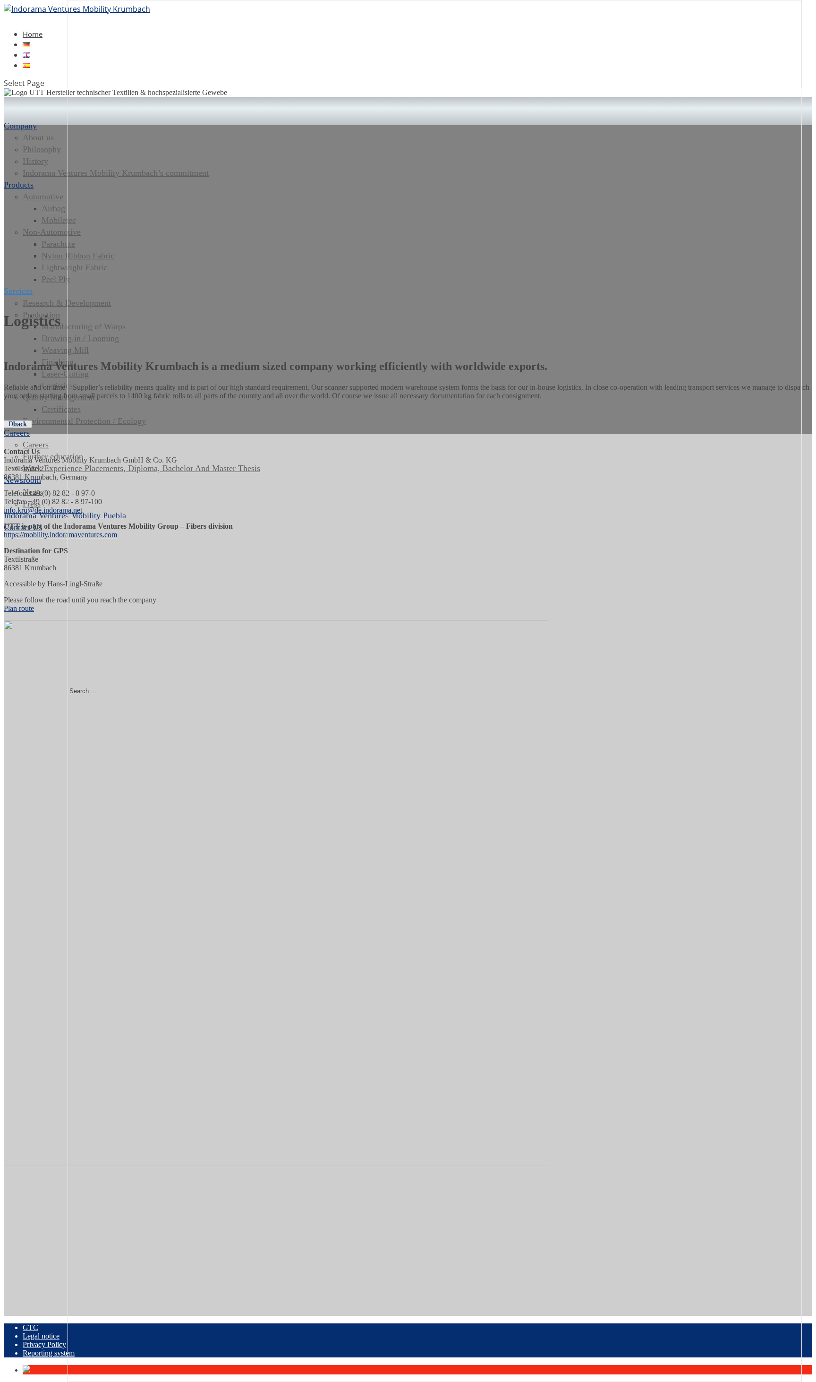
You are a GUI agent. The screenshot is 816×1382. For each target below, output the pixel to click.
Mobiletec (59, 220)
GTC (30, 1327)
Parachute (58, 244)
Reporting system (49, 1353)
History (35, 161)
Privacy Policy (44, 1344)
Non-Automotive (52, 232)
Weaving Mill (65, 350)
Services (18, 291)
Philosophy (42, 149)
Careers (17, 433)
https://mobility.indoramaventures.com (60, 535)
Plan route (19, 608)
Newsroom (22, 480)
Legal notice (41, 1336)
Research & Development (67, 303)
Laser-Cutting (65, 373)
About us (38, 137)
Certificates (61, 409)
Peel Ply (56, 279)
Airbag (53, 208)
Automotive (43, 196)
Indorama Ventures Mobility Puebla (65, 515)
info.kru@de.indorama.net (43, 510)
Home (32, 34)
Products (19, 184)
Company (20, 125)
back (20, 424)
